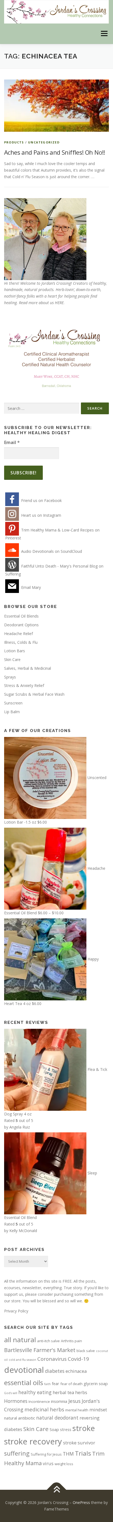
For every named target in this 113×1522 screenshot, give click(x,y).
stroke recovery (33, 1441)
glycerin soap (96, 1383)
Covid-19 (78, 1358)
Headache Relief (18, 633)
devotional (24, 1369)
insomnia (59, 1401)
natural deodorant (57, 1417)
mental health (76, 1410)
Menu (104, 33)
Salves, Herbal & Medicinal (27, 668)
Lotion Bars (14, 650)
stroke (83, 1428)
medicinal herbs (44, 1409)
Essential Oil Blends (21, 616)
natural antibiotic (19, 1418)
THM (68, 1453)
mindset (98, 1409)
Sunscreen (13, 703)
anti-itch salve (48, 1340)
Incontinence (39, 1401)
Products (14, 142)
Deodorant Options (21, 624)
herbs (81, 1392)
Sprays (10, 677)
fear (55, 1383)
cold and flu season (22, 1360)
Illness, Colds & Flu (21, 642)
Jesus (74, 1400)
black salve (86, 1350)
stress (65, 1429)
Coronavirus (52, 1358)
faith (47, 1384)
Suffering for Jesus (46, 1454)
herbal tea (63, 1392)
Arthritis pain (71, 1340)
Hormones (15, 1401)
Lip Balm (12, 711)
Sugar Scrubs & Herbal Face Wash (34, 694)
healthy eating (35, 1392)
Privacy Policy (16, 1311)
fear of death (71, 1383)
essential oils (23, 1382)
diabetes (54, 1371)
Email (12, 442)
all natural (20, 1339)
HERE (59, 302)
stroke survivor (79, 1442)
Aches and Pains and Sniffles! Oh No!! (54, 152)
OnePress (81, 1502)
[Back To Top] (56, 1490)
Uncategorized (44, 142)
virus (48, 1463)
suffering (17, 1453)
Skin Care (12, 659)
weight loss (64, 1463)
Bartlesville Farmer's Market (39, 1350)
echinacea (76, 1371)
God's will (10, 1393)
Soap (54, 1429)
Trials (83, 1453)
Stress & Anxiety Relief (24, 685)
